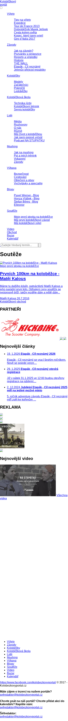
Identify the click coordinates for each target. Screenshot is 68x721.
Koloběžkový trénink (26, 106)
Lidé (9, 115)
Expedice (20, 22)
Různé (18, 130)
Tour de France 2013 (27, 26)
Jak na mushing (23, 152)
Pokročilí (19, 88)
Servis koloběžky (24, 109)
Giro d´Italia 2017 (24, 38)
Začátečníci (21, 84)
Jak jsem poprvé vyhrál (28, 137)
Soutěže (12, 210)
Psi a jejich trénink (25, 155)
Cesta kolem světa (25, 32)
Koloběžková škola (19, 97)
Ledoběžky (21, 91)
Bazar (10, 235)
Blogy (10, 189)
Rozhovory (20, 124)
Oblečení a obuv (24, 180)
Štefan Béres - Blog (26, 201)
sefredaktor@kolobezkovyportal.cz (21, 694)
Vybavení (19, 158)
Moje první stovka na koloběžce (33, 216)
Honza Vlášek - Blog (26, 198)
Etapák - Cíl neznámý (27, 66)
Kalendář (12, 238)
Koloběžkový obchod (13, 301)
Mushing (12, 146)
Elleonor (19, 204)
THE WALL (21, 63)
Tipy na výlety (22, 19)
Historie (19, 60)
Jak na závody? (23, 50)
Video (10, 229)
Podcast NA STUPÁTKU (29, 140)
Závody (11, 44)
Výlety (11, 13)
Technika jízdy (23, 103)
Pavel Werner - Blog (26, 195)
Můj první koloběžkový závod (32, 219)
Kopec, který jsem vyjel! (28, 35)
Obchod (12, 232)
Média (18, 121)
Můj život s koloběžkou (28, 134)
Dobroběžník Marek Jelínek (31, 29)
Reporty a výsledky (25, 57)
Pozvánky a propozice (27, 53)
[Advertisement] (34, 534)
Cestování (20, 177)
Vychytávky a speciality (28, 183)
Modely (18, 81)
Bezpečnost (21, 173)
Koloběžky (13, 75)
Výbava (11, 167)
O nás (17, 127)
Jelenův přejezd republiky (30, 69)
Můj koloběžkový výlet (27, 223)
